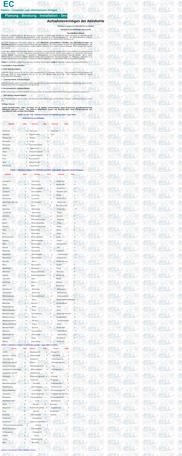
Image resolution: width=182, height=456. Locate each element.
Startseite (4, 450)
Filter (20, 450)
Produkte (26, 450)
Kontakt (33, 450)
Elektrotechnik (13, 450)
